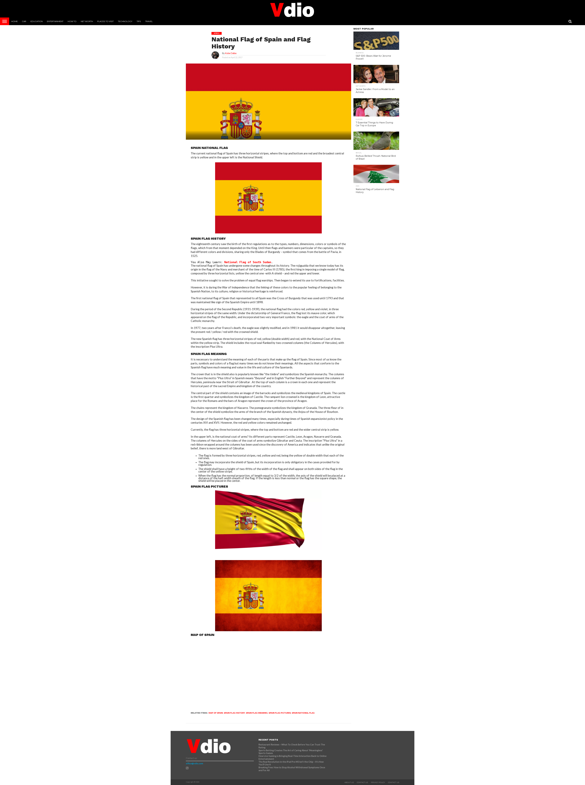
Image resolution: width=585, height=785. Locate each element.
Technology (125, 21)
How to (72, 21)
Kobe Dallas (231, 53)
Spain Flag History (234, 713)
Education (36, 21)
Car (24, 21)
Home (14, 21)
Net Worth (87, 21)
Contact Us (362, 782)
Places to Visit (105, 21)
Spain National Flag (303, 713)
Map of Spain (216, 713)
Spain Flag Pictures (280, 713)
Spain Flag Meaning (257, 713)
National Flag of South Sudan (247, 262)
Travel (149, 21)
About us (349, 782)
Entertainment (55, 21)
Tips (139, 21)
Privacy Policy (378, 782)
